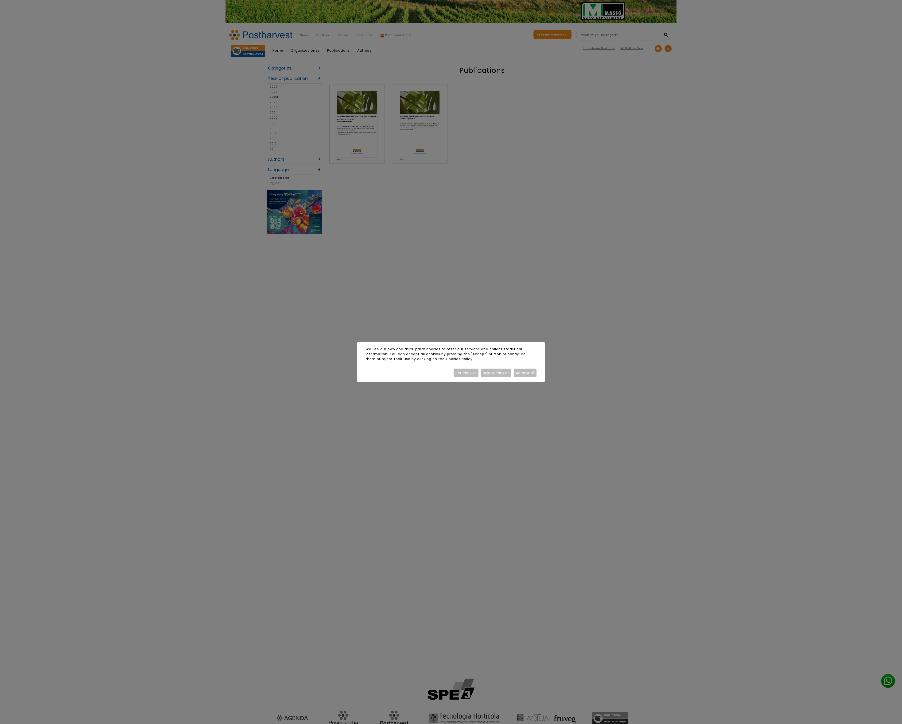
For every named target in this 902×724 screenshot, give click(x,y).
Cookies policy (459, 359)
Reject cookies (496, 373)
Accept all (525, 373)
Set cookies (466, 373)
